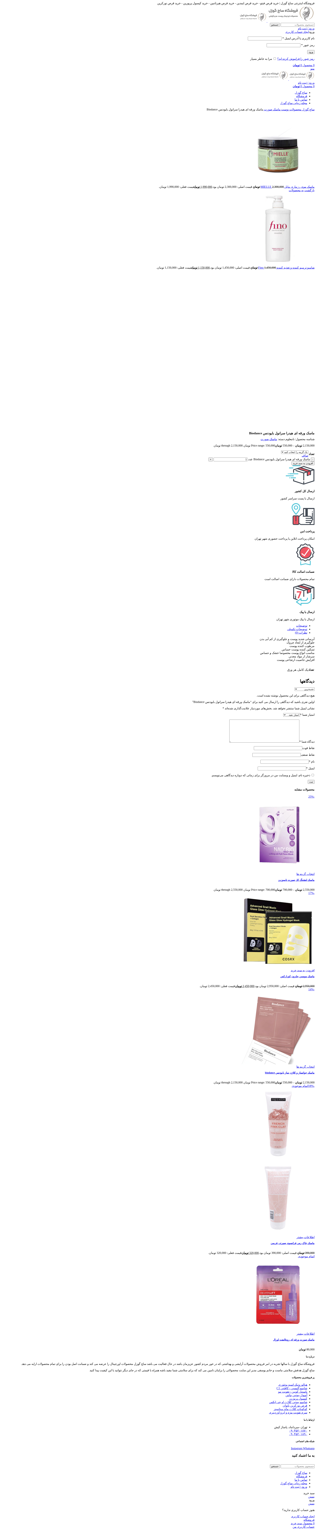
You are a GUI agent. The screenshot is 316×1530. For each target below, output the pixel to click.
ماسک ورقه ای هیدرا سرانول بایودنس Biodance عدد (279, 459)
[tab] (154, 625)
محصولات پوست (291, 109)
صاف (305, 455)
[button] (303, 970)
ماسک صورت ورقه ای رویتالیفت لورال (294, 1339)
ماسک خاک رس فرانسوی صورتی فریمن (293, 1243)
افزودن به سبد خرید (303, 463)
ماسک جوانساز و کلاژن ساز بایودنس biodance (290, 1072)
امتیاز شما (307, 714)
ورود (311, 52)
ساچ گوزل (308, 109)
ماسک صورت (272, 109)
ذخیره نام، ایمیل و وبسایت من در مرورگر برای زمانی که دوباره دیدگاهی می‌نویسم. (260, 775)
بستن (311, 1496)
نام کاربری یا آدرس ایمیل (298, 38)
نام (312, 761)
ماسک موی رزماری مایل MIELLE (288, 186)
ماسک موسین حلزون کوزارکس (297, 976)
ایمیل (310, 768)
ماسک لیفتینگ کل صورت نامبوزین (296, 880)
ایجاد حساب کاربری (297, 31)
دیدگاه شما (307, 741)
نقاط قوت (308, 748)
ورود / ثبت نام (299, 1486)
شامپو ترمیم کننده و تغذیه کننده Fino (286, 267)
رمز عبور (308, 45)
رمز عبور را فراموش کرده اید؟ (296, 58)
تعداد (311, 454)
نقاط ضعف (308, 754)
